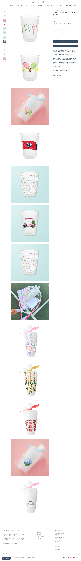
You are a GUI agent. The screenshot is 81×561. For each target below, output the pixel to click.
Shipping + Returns (40, 536)
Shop (6, 5)
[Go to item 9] (4, 45)
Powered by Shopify (30, 557)
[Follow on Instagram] (6, 553)
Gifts (26, 5)
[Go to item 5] (4, 28)
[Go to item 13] (4, 62)
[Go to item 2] (4, 16)
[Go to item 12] (4, 58)
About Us (38, 530)
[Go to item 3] (4, 20)
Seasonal (39, 5)
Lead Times (39, 534)
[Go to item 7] (4, 37)
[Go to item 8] (4, 41)
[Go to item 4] (4, 24)
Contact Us (39, 538)
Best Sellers (19, 5)
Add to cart (65, 41)
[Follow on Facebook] (3, 553)
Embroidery (39, 532)
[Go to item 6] (4, 33)
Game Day (32, 5)
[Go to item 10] (4, 50)
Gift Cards (68, 5)
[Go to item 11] (4, 54)
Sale (75, 5)
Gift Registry (60, 5)
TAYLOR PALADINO (57, 10)
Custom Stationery (49, 5)
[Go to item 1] (4, 11)
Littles (12, 5)
